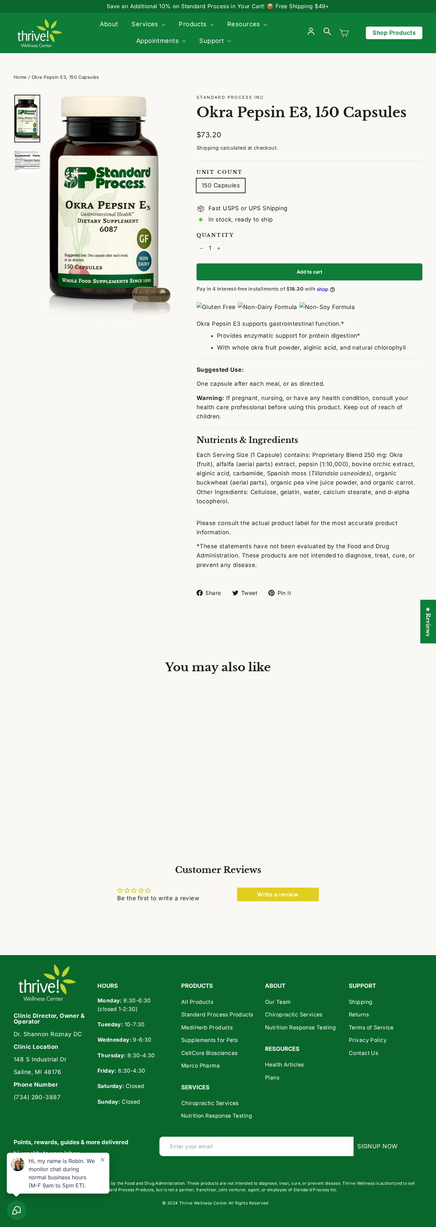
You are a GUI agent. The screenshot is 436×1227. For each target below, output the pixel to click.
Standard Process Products (217, 1014)
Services (145, 24)
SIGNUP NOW (379, 1146)
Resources (244, 24)
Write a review (277, 894)
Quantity (215, 235)
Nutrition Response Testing (216, 1116)
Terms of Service (371, 1027)
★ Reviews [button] (428, 621)
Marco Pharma (200, 1065)
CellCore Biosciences (209, 1053)
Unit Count (220, 172)
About (109, 24)
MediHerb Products (207, 1027)
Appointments (158, 40)
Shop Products (394, 32)
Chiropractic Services (210, 1103)
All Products (197, 1002)
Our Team (278, 1002)
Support (212, 40)
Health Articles (284, 1064)
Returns (359, 1014)
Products (193, 24)
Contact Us (363, 1053)
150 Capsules (221, 185)
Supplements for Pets (209, 1040)
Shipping (208, 148)
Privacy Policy (368, 1040)
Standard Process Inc (230, 97)
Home (20, 77)
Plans (272, 1077)
